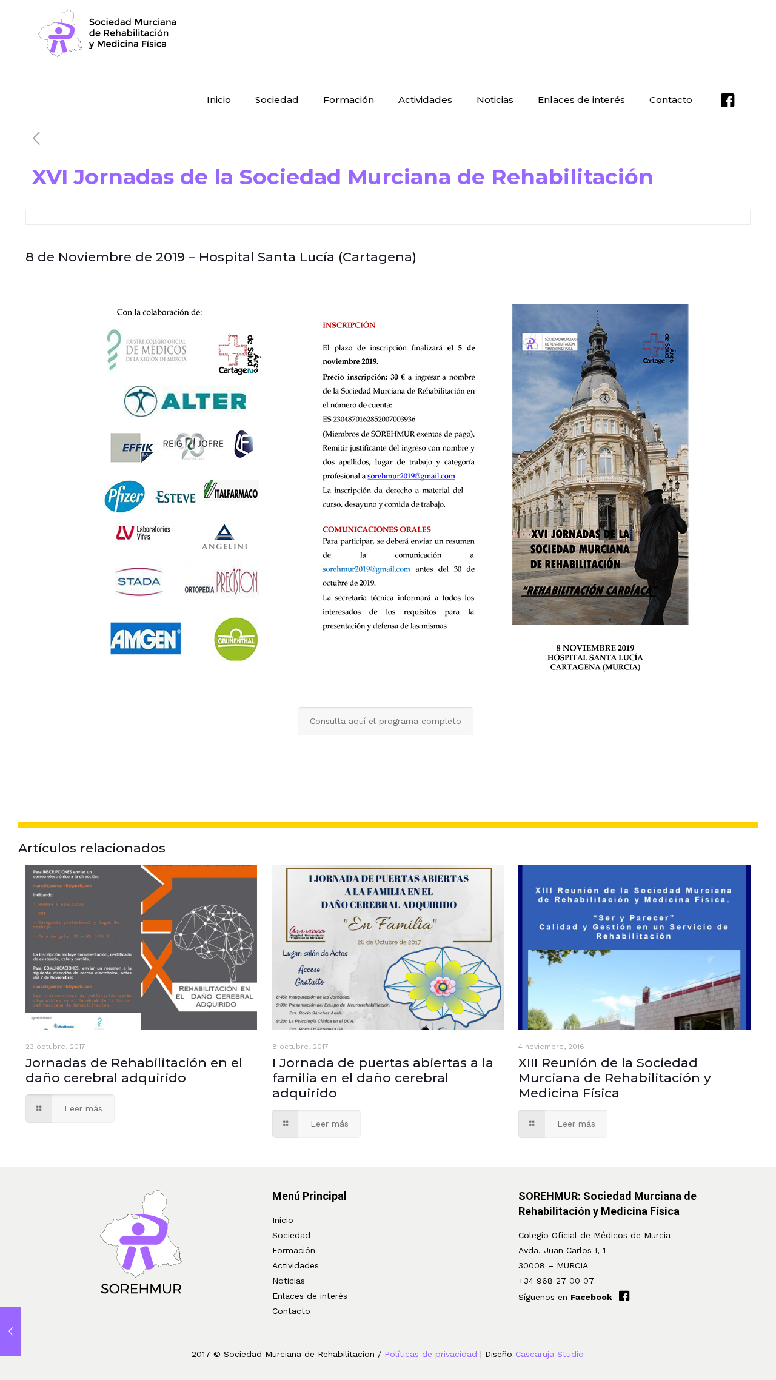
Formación (293, 1250)
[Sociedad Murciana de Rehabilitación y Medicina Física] (108, 33)
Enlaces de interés (309, 1296)
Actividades (295, 1265)
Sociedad (291, 1235)
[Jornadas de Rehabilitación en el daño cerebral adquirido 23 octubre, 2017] (10, 1331)
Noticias (288, 1280)
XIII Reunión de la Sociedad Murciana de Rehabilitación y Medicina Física (614, 1077)
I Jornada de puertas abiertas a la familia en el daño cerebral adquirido (382, 1077)
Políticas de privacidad (430, 1354)
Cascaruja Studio (549, 1354)
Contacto (291, 1311)
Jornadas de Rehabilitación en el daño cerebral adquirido (133, 1070)
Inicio (282, 1220)
